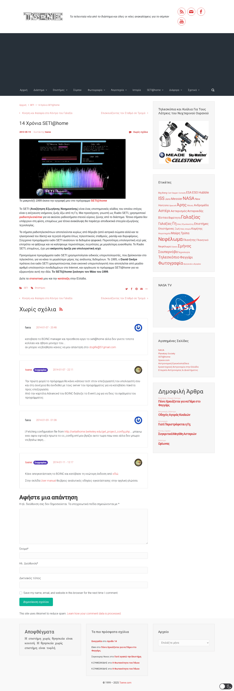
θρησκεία (188, 264)
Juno (168, 199)
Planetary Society (166, 353)
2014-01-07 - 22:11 (63, 369)
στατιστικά (36, 278)
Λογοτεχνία (117, 90)
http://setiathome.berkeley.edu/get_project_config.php (97, 431)
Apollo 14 (112, 641)
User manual (48, 480)
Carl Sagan (173, 193)
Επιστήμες (59, 90)
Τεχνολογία (184, 252)
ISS (161, 198)
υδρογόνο (197, 264)
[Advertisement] (117, 59)
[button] (225, 686)
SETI (32, 105)
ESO (195, 192)
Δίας (179, 224)
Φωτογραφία (95, 90)
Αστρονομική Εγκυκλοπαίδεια (173, 363)
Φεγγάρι (186, 257)
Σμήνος (184, 246)
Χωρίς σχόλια (140, 132)
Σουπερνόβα (168, 252)
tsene (48, 132)
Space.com (164, 360)
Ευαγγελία (96, 641)
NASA (188, 198)
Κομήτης (196, 228)
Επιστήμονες (166, 228)
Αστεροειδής (195, 211)
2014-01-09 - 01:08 (46, 420)
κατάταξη (64, 278)
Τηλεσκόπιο (168, 257)
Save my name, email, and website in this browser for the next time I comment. (70, 592)
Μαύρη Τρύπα (180, 233)
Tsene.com (125, 682)
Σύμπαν (77, 90)
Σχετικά (192, 90)
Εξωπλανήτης (188, 224)
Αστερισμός (179, 211)
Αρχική (23, 90)
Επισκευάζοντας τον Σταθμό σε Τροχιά (123, 113)
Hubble (204, 192)
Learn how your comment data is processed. (94, 613)
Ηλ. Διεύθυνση (28, 563)
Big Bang (162, 192)
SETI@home (154, 90)
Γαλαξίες (165, 224)
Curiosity (182, 193)
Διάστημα (39, 90)
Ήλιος (190, 205)
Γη (174, 223)
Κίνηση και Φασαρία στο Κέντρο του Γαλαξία (47, 113)
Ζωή (177, 228)
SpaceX (172, 205)
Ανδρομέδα (201, 205)
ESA (189, 192)
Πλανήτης (189, 240)
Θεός (182, 229)
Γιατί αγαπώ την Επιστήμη (127, 656)
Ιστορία (137, 90)
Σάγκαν (174, 247)
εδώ (115, 473)
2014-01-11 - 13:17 (63, 462)
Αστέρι (164, 211)
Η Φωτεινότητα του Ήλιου (125, 662)
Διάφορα (174, 90)
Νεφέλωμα (170, 239)
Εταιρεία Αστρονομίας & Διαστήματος (178, 370)
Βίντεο (163, 217)
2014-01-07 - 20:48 (46, 327)
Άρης (181, 204)
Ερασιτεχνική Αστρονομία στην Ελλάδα (178, 367)
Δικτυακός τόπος (30, 578)
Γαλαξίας (190, 217)
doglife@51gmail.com (102, 347)
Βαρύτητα (174, 217)
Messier (176, 199)
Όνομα (23, 548)
